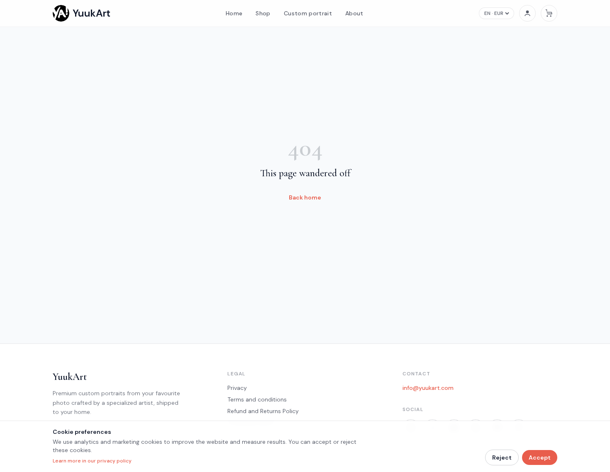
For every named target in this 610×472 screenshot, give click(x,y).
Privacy (237, 388)
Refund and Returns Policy (263, 411)
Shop (263, 13)
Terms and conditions (257, 399)
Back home (305, 197)
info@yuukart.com (428, 388)
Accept (540, 457)
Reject (502, 457)
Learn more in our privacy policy (92, 460)
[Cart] (549, 13)
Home (234, 13)
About (354, 13)
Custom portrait (308, 13)
